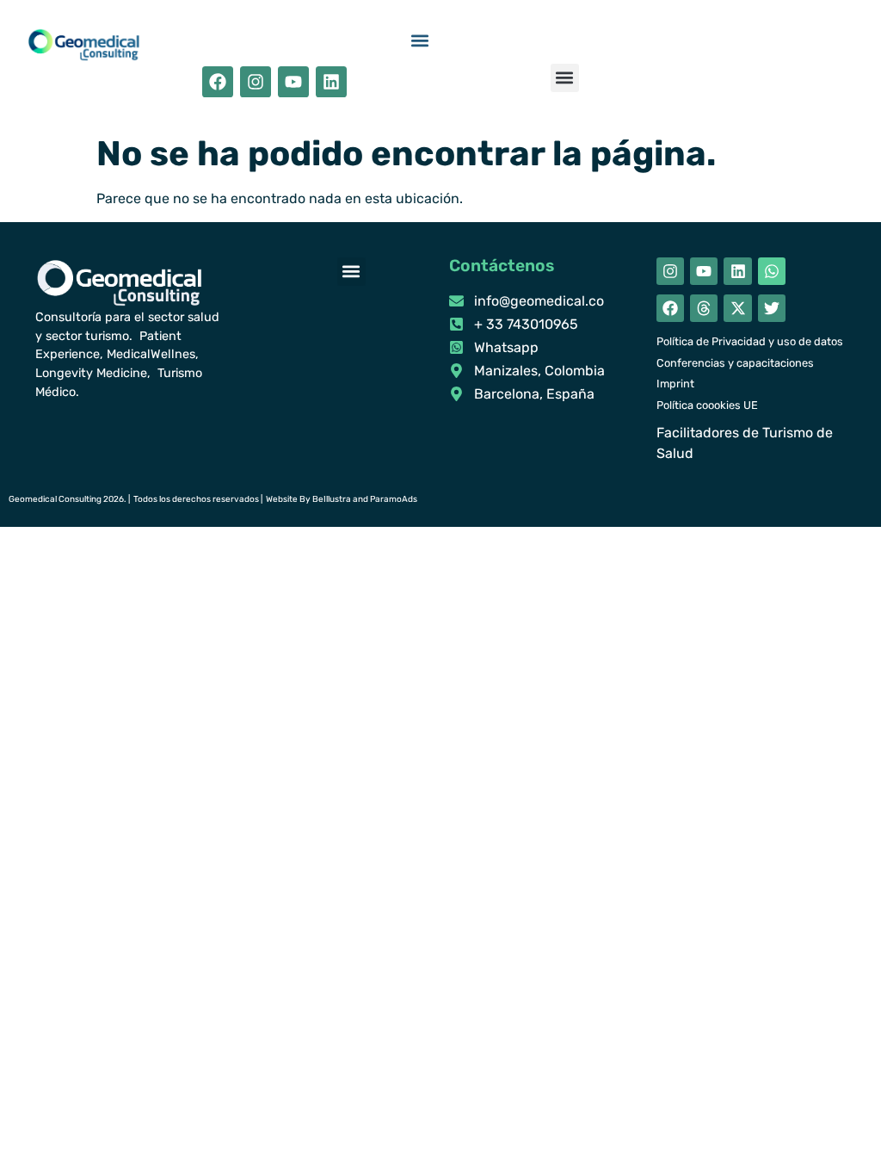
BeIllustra (331, 499)
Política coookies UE (707, 405)
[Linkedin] (331, 81)
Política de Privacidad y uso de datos (749, 341)
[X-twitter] (737, 308)
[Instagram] (255, 81)
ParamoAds (393, 499)
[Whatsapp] (772, 271)
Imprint (675, 383)
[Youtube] (293, 81)
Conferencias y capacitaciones (735, 362)
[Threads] (704, 308)
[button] (420, 41)
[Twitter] (772, 308)
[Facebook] (217, 81)
